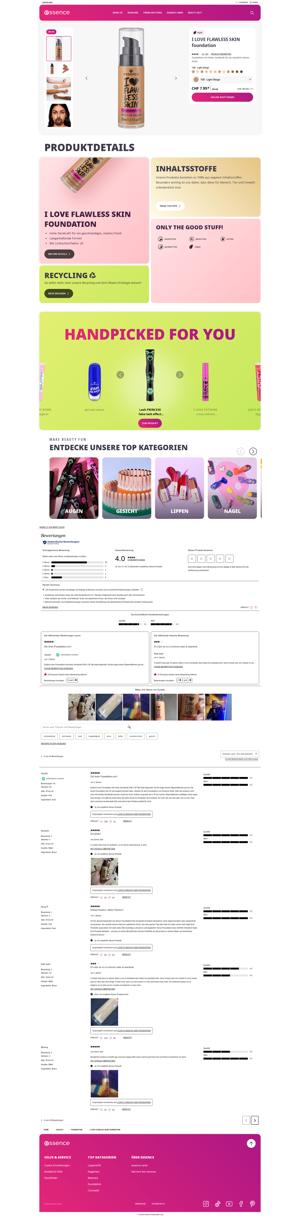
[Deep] (241, 71)
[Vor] (179, 374)
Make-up (117, 12)
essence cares (175, 12)
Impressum (140, 1203)
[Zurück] (120, 374)
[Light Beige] (193, 71)
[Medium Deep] (237, 71)
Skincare (133, 12)
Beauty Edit (195, 12)
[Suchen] (252, 12)
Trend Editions (152, 12)
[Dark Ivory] (215, 71)
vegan (199, 32)
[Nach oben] (251, 1143)
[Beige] (228, 71)
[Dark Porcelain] (210, 71)
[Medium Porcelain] (197, 71)
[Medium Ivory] (206, 71)
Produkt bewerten (221, 54)
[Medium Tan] (232, 71)
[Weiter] (253, 451)
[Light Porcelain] (223, 71)
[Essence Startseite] (57, 12)
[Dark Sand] (202, 71)
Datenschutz (158, 1203)
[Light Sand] (219, 71)
